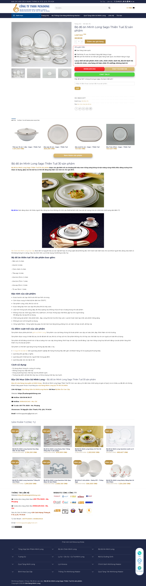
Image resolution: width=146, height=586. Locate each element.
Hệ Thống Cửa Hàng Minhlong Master (66, 15)
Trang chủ (45, 15)
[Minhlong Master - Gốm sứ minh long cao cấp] (31, 8)
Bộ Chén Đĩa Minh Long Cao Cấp (22, 251)
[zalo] (140, 560)
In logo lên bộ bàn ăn (20, 351)
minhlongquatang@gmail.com (26, 523)
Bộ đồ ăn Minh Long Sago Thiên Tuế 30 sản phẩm (30, 167)
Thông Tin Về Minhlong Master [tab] (28, 120)
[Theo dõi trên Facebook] (114, 1)
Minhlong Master (17, 581)
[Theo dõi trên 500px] (133, 1)
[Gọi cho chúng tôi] (121, 1)
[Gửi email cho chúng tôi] (120, 1)
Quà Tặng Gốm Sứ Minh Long (95, 15)
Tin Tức (102, 1)
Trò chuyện (139, 571)
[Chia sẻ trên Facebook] (76, 108)
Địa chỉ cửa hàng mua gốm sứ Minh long (26, 383)
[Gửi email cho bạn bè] (83, 108)
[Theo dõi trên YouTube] (129, 1)
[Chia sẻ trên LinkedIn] (90, 108)
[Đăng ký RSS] (125, 1)
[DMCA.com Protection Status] (16, 527)
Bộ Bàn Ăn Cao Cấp (62, 389)
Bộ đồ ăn (88, 104)
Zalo (139, 564)
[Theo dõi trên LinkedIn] (127, 1)
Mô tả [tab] (13, 120)
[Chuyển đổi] (13, 549)
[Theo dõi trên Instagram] (116, 1)
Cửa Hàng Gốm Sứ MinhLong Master (35, 389)
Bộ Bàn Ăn (87, 24)
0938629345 (38, 519)
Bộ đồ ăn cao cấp (36, 581)
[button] (26, 15)
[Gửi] (109, 8)
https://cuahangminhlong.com (28, 495)
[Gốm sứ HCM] (73, 502)
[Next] (68, 44)
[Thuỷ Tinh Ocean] (65, 502)
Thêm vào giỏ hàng (95, 41)
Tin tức (119, 15)
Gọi (139, 556)
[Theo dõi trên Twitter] (118, 1)
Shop (27, 581)
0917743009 (27, 519)
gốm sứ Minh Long (39, 332)
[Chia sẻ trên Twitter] (80, 108)
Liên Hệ (109, 1)
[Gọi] (140, 553)
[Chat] (140, 568)
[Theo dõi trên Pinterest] (123, 1)
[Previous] (15, 44)
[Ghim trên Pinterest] (87, 108)
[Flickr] (131, 1)
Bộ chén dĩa (81, 104)
